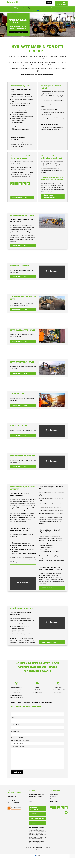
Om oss (68, 8)
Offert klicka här (19, 198)
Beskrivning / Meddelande (17, 746)
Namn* (13, 711)
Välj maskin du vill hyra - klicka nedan (20, 740)
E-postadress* (15, 724)
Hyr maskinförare (51, 8)
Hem (6, 8)
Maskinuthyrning (25, 8)
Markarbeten (61, 8)
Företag (13, 717)
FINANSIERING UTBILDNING (34, 823)
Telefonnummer (15, 731)
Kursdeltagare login (37, 818)
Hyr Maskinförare (54, 798)
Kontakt (33, 10)
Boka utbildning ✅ (61, 3)
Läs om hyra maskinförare (49, 196)
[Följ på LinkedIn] (66, 812)
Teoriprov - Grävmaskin (34, 808)
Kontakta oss (18, 32)
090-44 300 (41, 794)
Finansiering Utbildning (39, 8)
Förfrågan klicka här (34, 801)
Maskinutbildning (13, 8)
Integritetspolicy (54, 801)
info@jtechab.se (37, 692)
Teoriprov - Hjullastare (34, 814)
